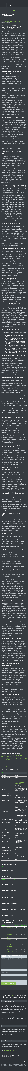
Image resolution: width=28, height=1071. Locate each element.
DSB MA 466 (10, 942)
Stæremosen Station (12, 5)
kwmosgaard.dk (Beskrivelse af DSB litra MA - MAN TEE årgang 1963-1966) (13, 762)
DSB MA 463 (10, 934)
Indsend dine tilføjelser (8, 983)
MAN (16, 780)
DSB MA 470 (10, 951)
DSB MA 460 (10, 927)
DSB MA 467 (10, 944)
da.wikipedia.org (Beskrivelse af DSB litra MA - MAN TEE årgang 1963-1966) (13, 756)
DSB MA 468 (10, 946)
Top (24, 1061)
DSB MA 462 (10, 932)
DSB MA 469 (10, 949)
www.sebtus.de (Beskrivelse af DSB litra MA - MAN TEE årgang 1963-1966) (14, 759)
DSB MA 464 (10, 937)
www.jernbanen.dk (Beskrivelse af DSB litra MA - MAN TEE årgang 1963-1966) (13, 765)
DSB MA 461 (10, 930)
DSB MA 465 (10, 939)
